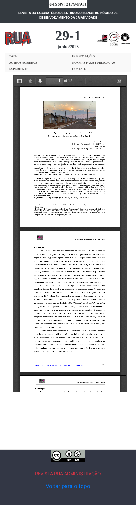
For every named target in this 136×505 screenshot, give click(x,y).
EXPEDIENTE (18, 69)
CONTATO (79, 69)
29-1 (68, 35)
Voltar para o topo (68, 486)
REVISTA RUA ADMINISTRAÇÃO (68, 473)
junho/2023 (68, 46)
